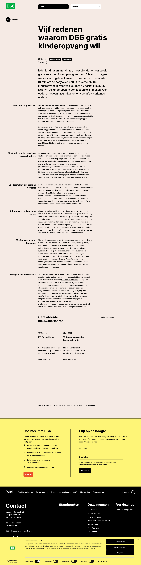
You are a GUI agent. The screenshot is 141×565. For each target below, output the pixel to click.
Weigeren (120, 553)
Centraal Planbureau (69, 280)
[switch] (55, 561)
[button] (54, 6)
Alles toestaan (120, 541)
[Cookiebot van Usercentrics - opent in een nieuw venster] (12, 561)
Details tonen (102, 561)
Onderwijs (67, 59)
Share (42, 62)
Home (40, 405)
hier (44, 264)
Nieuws (49, 405)
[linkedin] (11, 492)
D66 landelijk (55, 59)
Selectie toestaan (120, 547)
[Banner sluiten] (138, 539)
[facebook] (8, 492)
